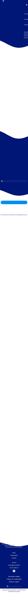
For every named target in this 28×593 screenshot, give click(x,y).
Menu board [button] (24, 214)
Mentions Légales (14, 581)
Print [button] (14, 214)
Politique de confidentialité (14, 579)
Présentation (14, 555)
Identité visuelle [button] (9, 214)
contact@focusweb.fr (14, 565)
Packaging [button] (18, 214)
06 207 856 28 (14, 567)
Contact (14, 558)
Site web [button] (3, 214)
